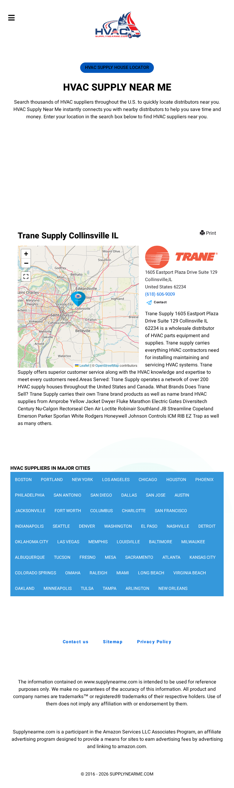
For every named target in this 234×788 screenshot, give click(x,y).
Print (211, 233)
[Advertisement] (117, 166)
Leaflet (84, 365)
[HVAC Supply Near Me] (117, 38)
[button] (78, 299)
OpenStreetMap (107, 365)
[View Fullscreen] (25, 276)
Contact (160, 302)
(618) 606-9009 (160, 294)
